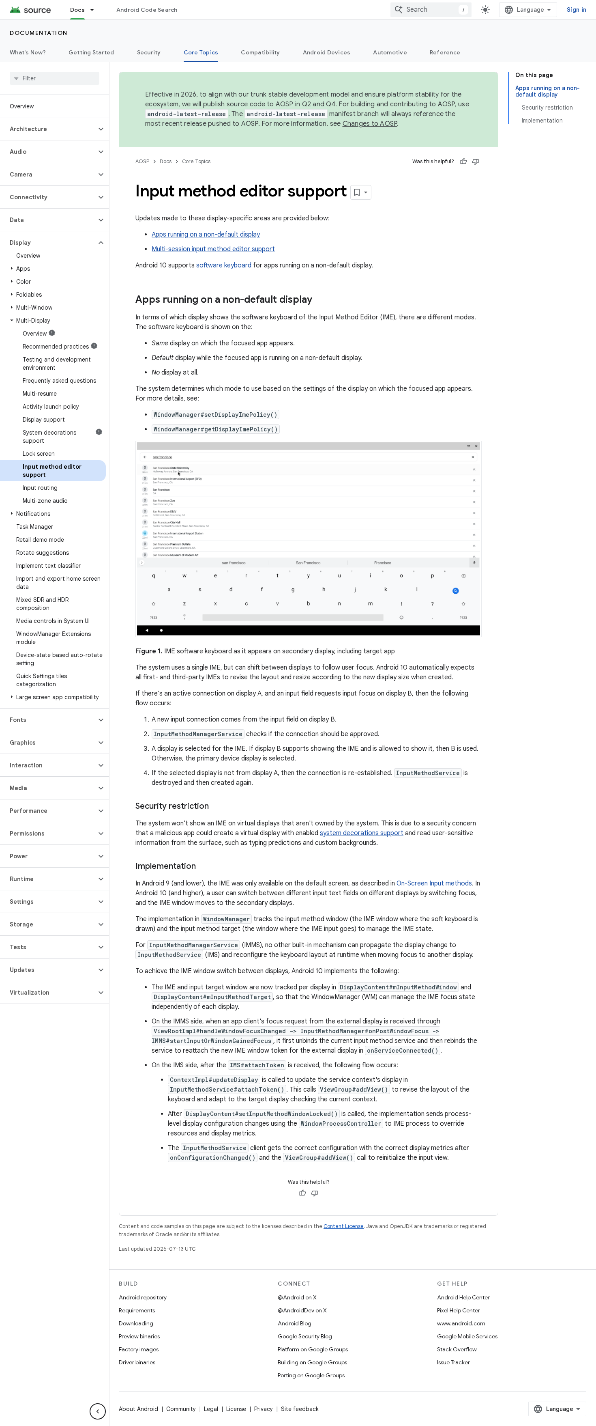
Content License (344, 1226)
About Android (138, 1409)
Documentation (39, 33)
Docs (77, 9)
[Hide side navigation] (98, 1411)
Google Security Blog (305, 1336)
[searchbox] (54, 78)
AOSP (142, 161)
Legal (211, 1409)
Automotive (390, 52)
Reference (445, 52)
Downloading (136, 1323)
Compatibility (260, 52)
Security (149, 52)
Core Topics (201, 52)
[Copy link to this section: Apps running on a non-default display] (320, 300)
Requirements (137, 1310)
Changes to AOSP (370, 124)
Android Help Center (463, 1297)
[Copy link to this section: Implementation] (204, 867)
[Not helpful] (476, 161)
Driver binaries (137, 1362)
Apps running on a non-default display (206, 234)
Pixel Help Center (458, 1310)
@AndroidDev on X (302, 1310)
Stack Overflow (457, 1349)
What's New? (28, 52)
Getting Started (91, 52)
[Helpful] (463, 161)
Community (181, 1409)
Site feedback (300, 1409)
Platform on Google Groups (313, 1349)
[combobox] (431, 9)
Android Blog (294, 1323)
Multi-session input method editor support (213, 249)
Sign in (576, 9)
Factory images (139, 1349)
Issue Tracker (453, 1362)
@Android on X (297, 1297)
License (236, 1409)
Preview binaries (139, 1336)
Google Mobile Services (467, 1336)
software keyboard (223, 265)
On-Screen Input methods (434, 883)
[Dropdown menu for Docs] (96, 9)
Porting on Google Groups (311, 1375)
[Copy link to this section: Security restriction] (217, 807)
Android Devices (327, 52)
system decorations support (361, 833)
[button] (48, 129)
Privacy (263, 1409)
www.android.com (461, 1323)
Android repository (143, 1297)
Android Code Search (147, 9)
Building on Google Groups (312, 1362)
